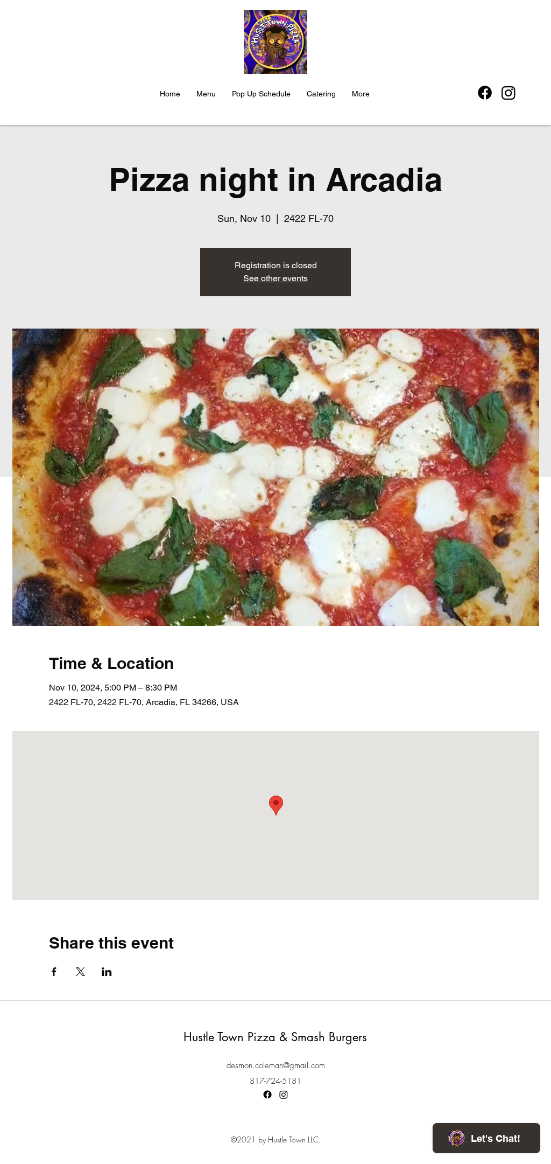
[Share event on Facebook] (54, 971)
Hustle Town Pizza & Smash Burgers (275, 1036)
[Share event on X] (80, 971)
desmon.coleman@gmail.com (276, 1065)
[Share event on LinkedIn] (107, 971)
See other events (275, 278)
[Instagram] (508, 92)
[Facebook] (485, 92)
